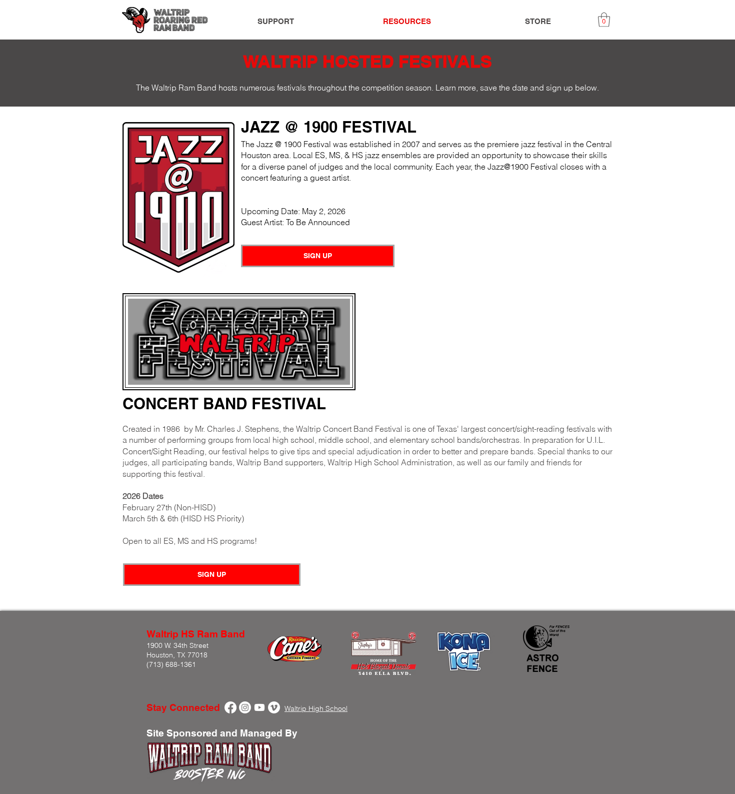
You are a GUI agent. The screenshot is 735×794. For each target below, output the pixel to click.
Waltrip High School (316, 708)
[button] (604, 20)
